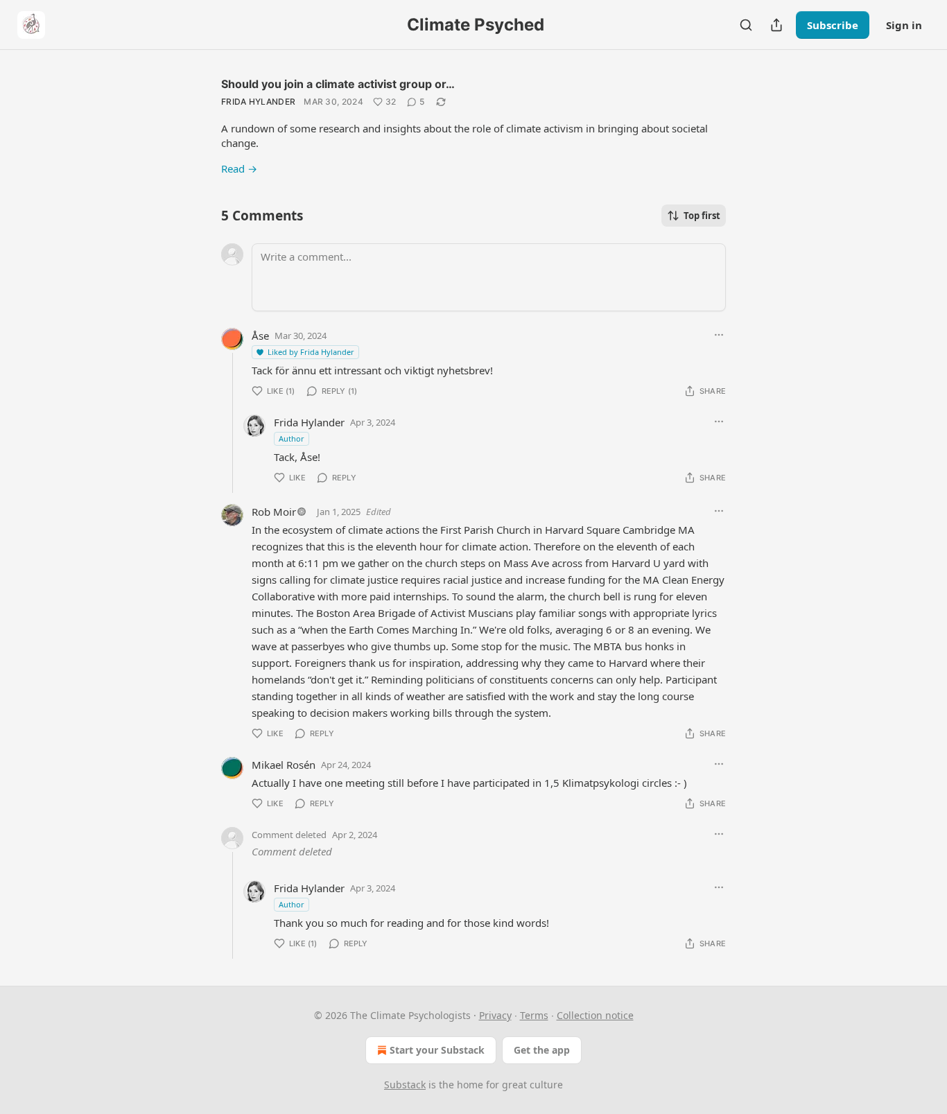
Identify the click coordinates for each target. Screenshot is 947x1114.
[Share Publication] (776, 25)
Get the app (542, 1049)
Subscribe (832, 25)
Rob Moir (274, 512)
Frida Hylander (258, 101)
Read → (239, 168)
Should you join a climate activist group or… (338, 84)
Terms (534, 1015)
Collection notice (595, 1015)
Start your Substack (437, 1049)
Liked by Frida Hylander (311, 352)
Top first (702, 215)
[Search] (746, 25)
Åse (260, 335)
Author (291, 438)
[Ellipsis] (719, 335)
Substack (405, 1084)
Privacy (495, 1015)
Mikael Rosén (283, 765)
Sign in (904, 25)
